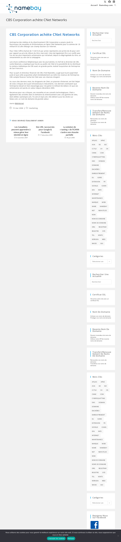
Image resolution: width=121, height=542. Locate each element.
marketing (33, 108)
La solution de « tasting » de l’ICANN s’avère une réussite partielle (69, 131)
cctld (94, 149)
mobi (104, 202)
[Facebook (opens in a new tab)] (109, 2)
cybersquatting (98, 157)
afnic (103, 140)
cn (107, 149)
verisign (95, 239)
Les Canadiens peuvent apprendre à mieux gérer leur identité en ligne (20, 131)
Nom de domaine (98, 219)
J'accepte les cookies (56, 538)
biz (105, 145)
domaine (95, 165)
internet (95, 194)
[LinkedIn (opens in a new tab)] (113, 2)
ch (101, 149)
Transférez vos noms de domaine (98, 123)
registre (95, 231)
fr (104, 182)
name (94, 206)
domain (102, 161)
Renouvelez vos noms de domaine (98, 120)
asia (93, 145)
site (103, 231)
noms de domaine (99, 223)
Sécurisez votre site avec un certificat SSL (99, 58)
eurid (100, 178)
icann (104, 186)
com (102, 153)
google (95, 186)
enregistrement (98, 173)
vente (100, 235)
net (93, 211)
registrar (102, 227)
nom (93, 215)
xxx (101, 243)
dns (93, 161)
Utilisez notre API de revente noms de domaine (99, 98)
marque (95, 202)
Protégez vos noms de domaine (100, 77)
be (100, 145)
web (103, 239)
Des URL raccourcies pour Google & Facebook (45, 130)
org (93, 227)
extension (96, 182)
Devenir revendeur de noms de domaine (100, 95)
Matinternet (19, 103)
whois (94, 243)
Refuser (71, 538)
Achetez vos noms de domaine (100, 75)
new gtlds (102, 211)
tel (93, 235)
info (100, 190)
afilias (94, 140)
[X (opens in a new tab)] (105, 2)
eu (93, 178)
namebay (103, 206)
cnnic (94, 153)
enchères (95, 169)
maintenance (97, 198)
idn (93, 190)
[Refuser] (118, 536)
